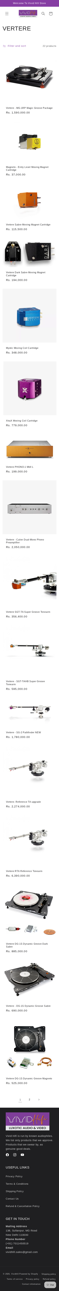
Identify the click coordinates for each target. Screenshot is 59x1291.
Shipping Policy (15, 1191)
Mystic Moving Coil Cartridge (22, 348)
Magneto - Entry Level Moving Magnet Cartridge (27, 168)
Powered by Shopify (28, 1274)
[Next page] (39, 1100)
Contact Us (12, 1198)
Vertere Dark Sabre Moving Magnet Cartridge (25, 274)
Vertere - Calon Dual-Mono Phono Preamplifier (25, 541)
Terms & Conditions (17, 1184)
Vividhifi (15, 1274)
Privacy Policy (14, 1176)
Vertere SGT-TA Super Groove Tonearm (28, 612)
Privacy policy (32, 1279)
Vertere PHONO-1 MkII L (20, 467)
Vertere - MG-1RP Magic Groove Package (29, 107)
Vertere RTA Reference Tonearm (24, 871)
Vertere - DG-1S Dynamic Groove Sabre (28, 1006)
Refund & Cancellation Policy (23, 1206)
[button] (7, 13)
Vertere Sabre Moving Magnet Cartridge (28, 224)
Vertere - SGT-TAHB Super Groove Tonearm (25, 683)
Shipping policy (49, 1274)
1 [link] (20, 1099)
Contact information (31, 1284)
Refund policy (49, 1279)
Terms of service (14, 1279)
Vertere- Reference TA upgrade (23, 802)
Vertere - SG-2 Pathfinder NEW (23, 732)
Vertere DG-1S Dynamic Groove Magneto (29, 1078)
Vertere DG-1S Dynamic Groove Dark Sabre (27, 945)
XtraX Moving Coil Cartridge (22, 420)
